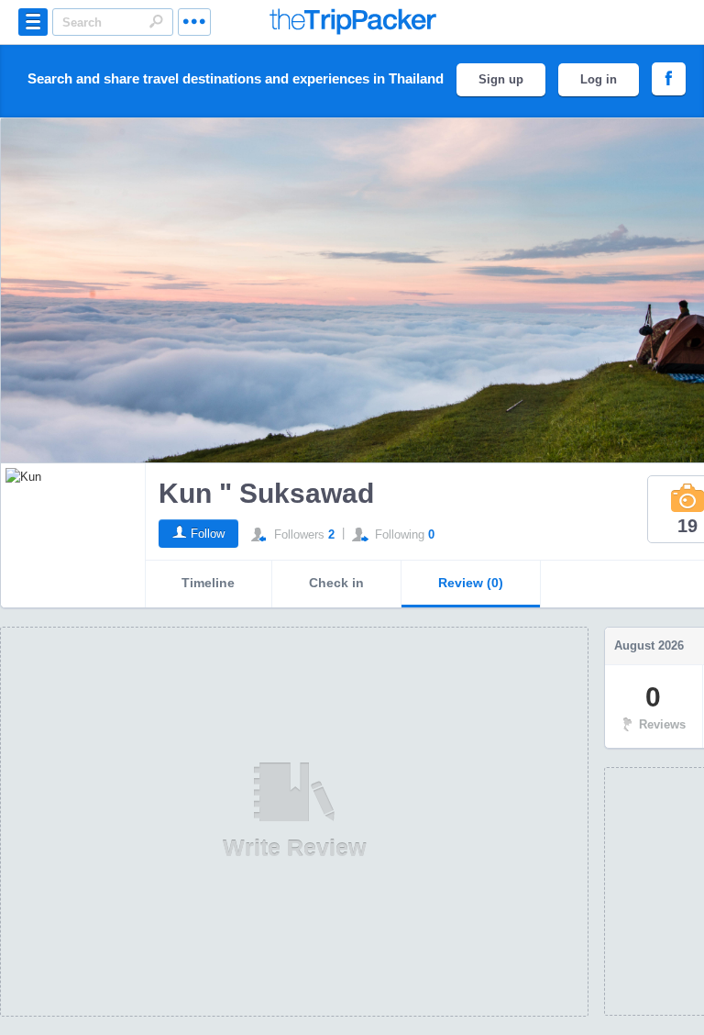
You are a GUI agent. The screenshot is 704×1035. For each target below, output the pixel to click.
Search (156, 21)
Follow (208, 533)
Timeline (208, 582)
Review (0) (470, 582)
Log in (598, 79)
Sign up (500, 79)
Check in (336, 582)
